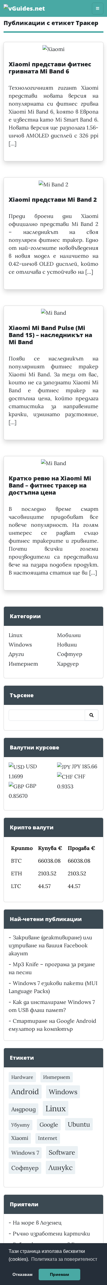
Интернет (23, 663)
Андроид (23, 1109)
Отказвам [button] (22, 1274)
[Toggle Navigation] (97, 8)
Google (49, 1124)
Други (16, 654)
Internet (47, 1138)
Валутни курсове (34, 747)
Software (62, 1152)
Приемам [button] (59, 1274)
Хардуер (68, 663)
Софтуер (69, 654)
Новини (67, 644)
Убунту (20, 1125)
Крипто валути (32, 827)
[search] (91, 715)
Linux (16, 635)
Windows (20, 644)
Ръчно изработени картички (51, 1233)
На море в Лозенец (37, 1222)
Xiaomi (19, 1138)
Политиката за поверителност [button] (64, 1259)
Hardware (22, 1077)
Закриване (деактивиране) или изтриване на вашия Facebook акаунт (50, 945)
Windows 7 (25, 1152)
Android (25, 1091)
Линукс (60, 1167)
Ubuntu (79, 1124)
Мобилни (69, 635)
